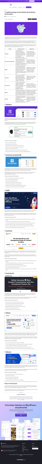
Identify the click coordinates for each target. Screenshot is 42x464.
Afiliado (8, 313)
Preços (33, 445)
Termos (10, 454)
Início (10, 7)
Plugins (5, 9)
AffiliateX (8, 352)
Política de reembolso (19, 454)
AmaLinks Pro (10, 273)
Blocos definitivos (14, 450)
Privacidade (14, 454)
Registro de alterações (25, 449)
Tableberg (9, 104)
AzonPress (9, 231)
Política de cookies (26, 454)
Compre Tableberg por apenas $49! (21, 415)
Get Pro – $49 (28, 7)
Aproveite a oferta (32, 1)
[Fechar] (41, 1)
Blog (22, 445)
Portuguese (35, 448)
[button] (19, 138)
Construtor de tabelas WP (13, 155)
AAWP (8, 190)
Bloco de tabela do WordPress (13, 119)
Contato (23, 448)
